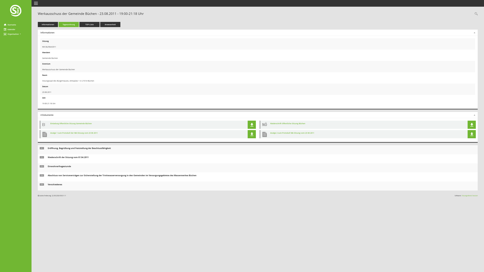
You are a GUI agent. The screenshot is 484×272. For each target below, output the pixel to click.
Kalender (11, 29)
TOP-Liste (89, 24)
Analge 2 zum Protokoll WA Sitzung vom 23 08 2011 (292, 133)
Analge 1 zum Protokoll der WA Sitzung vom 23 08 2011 (74, 133)
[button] (16, 34)
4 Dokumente (46, 115)
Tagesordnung (69, 24)
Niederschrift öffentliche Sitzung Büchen (287, 124)
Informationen (48, 24)
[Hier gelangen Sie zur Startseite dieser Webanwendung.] (16, 10)
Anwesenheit (110, 24)
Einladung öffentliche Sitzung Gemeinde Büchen (71, 124)
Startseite (12, 25)
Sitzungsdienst (470, 196)
